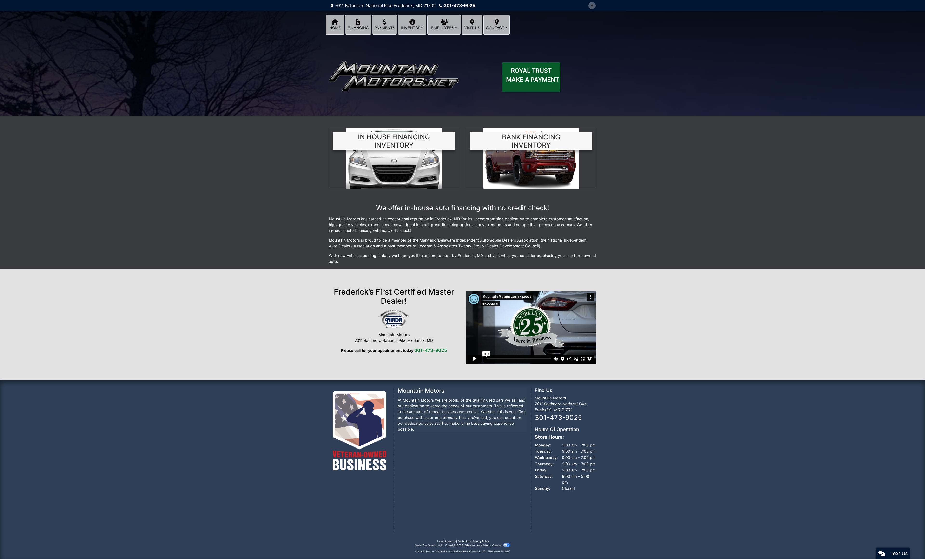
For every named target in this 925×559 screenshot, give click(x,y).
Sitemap (470, 545)
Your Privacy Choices (489, 545)
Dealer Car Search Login (429, 545)
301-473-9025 (459, 5)
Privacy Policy (481, 541)
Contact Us (464, 541)
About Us (450, 541)
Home (439, 541)
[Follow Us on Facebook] (592, 5)
